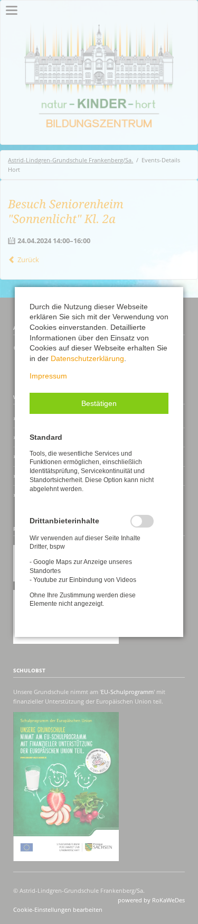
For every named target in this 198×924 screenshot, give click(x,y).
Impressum (48, 376)
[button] (99, 403)
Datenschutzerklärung (87, 358)
